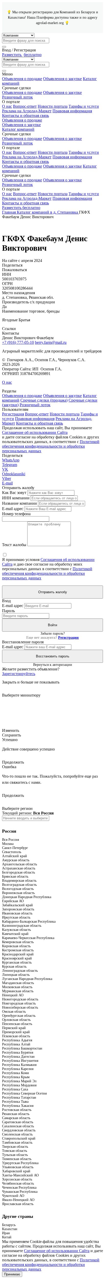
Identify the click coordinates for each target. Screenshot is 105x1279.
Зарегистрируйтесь (18, 673)
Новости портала (53, 106)
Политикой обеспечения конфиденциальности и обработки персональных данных (50, 446)
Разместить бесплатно (21, 207)
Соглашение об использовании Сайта (35, 432)
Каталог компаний (18, 129)
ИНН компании (16, 498)
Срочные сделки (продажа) (44, 400)
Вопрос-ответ (25, 106)
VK (5, 469)
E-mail (7, 483)
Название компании (19, 503)
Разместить (22, 54)
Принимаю (12, 1274)
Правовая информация (72, 111)
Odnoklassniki (13, 474)
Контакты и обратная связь (25, 115)
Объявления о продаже (22, 78)
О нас (7, 106)
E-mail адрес (12, 508)
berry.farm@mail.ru (51, 342)
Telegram (9, 464)
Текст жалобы (14, 545)
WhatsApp (10, 460)
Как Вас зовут (14, 492)
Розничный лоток (17, 97)
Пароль (8, 611)
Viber (6, 478)
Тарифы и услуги (84, 106)
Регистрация (13, 414)
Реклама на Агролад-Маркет (26, 111)
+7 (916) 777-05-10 (18, 342)
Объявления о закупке (62, 78)
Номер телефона (16, 514)
